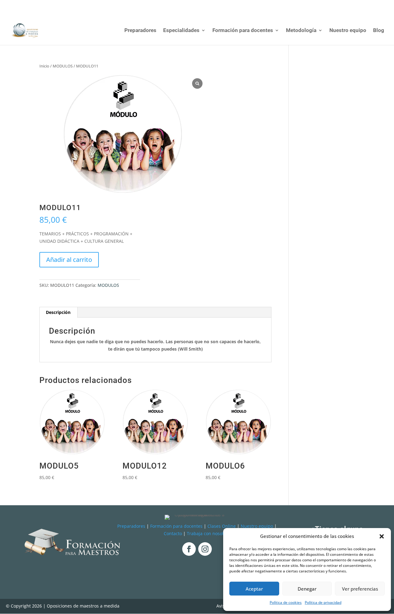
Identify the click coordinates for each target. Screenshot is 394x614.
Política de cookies (286, 602)
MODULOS (63, 66)
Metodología (301, 30)
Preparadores (140, 30)
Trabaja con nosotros (208, 533)
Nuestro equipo (347, 30)
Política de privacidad (323, 602)
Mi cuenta (333, 4)
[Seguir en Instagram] (205, 549)
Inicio (44, 66)
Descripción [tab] (58, 312)
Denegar (307, 589)
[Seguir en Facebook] (189, 549)
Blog (378, 30)
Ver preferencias (360, 589)
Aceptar (254, 589)
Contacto (173, 533)
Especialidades (181, 30)
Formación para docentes (242, 30)
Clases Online (221, 526)
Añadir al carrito (69, 259)
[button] (382, 536)
